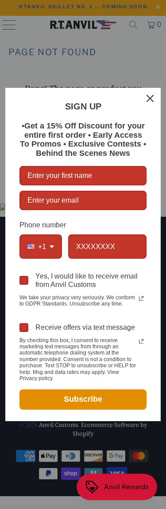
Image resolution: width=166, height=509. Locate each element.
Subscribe (83, 399)
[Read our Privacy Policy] (141, 298)
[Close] (150, 98)
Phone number (42, 225)
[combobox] (40, 246)
